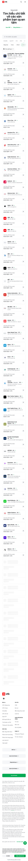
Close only (15, 55)
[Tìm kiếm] (21, 2)
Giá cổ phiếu (18, 727)
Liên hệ (17, 713)
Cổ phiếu (4, 711)
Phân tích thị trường (7, 734)
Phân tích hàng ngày (7, 737)
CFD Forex (5, 708)
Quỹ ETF (4, 716)
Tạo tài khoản (14, 775)
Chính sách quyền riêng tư (17, 852)
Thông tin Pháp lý (19, 734)
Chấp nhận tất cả (20, 856)
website (12, 810)
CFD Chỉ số (5, 713)
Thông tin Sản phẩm (7, 725)
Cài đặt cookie (20, 841)
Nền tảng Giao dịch (20, 711)
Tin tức (17, 721)
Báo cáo (17, 724)
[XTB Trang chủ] (4, 2)
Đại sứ (16, 708)
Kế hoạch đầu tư (6, 719)
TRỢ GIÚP (4, 743)
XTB (16, 705)
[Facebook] (3, 698)
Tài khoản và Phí (6, 722)
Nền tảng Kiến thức (7, 731)
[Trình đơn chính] (25, 2)
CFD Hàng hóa (6, 705)
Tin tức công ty (19, 737)
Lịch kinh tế (5, 740)
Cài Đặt (8, 856)
